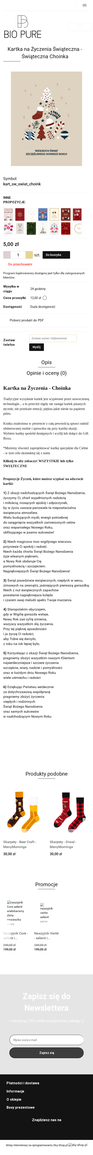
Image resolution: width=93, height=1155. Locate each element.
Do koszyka (54, 255)
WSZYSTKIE (48, 461)
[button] (46, 1083)
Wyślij (36, 347)
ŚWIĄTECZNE (15, 466)
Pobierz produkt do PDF (27, 320)
